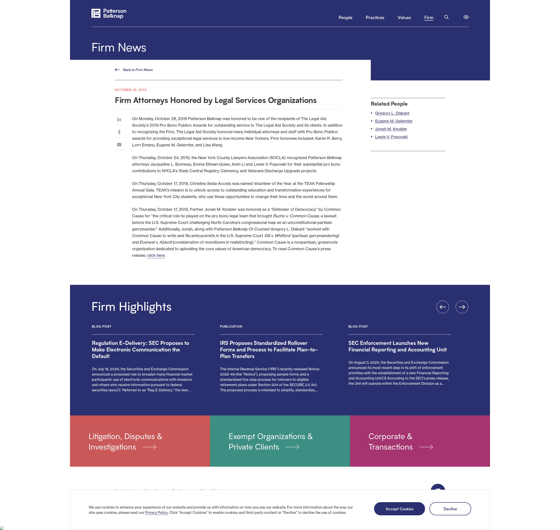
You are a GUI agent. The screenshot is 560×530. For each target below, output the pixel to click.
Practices (375, 17)
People (345, 17)
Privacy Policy (156, 512)
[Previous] (442, 307)
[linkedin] (119, 120)
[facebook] (119, 133)
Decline (450, 508)
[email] (119, 145)
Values (404, 17)
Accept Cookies (400, 508)
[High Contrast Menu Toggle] (466, 17)
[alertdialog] (280, 510)
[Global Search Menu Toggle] (446, 17)
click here (156, 255)
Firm (428, 17)
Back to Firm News (138, 69)
